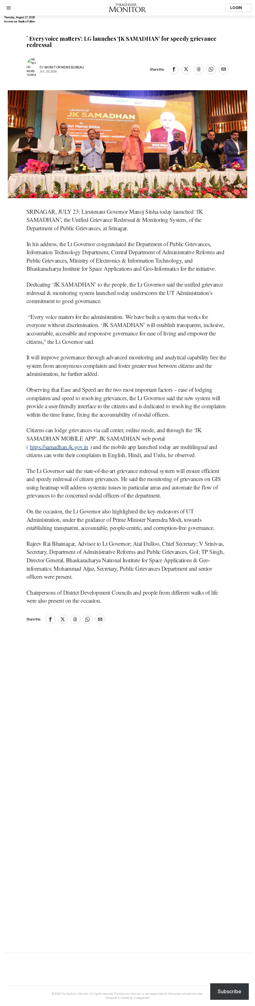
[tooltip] (174, 69)
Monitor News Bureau (64, 67)
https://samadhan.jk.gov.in (59, 447)
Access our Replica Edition (19, 21)
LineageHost (141, 998)
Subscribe (229, 991)
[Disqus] (127, 715)
